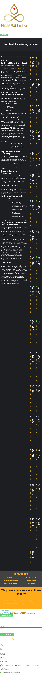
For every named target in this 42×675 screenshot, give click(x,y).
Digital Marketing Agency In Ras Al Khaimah (31, 605)
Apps (25, 189)
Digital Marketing (10, 578)
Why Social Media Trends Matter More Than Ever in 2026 (40, 205)
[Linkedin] (10, 618)
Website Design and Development (10, 581)
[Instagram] (4, 618)
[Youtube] (7, 618)
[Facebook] (1, 618)
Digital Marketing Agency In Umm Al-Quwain (31, 601)
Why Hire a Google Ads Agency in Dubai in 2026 (40, 84)
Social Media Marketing (31, 578)
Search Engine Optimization (10, 584)
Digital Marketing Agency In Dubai (10, 598)
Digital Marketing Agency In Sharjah (10, 601)
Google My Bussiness (31, 581)
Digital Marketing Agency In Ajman (10, 604)
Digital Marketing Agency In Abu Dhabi (31, 598)
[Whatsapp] (13, 618)
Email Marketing (31, 584)
